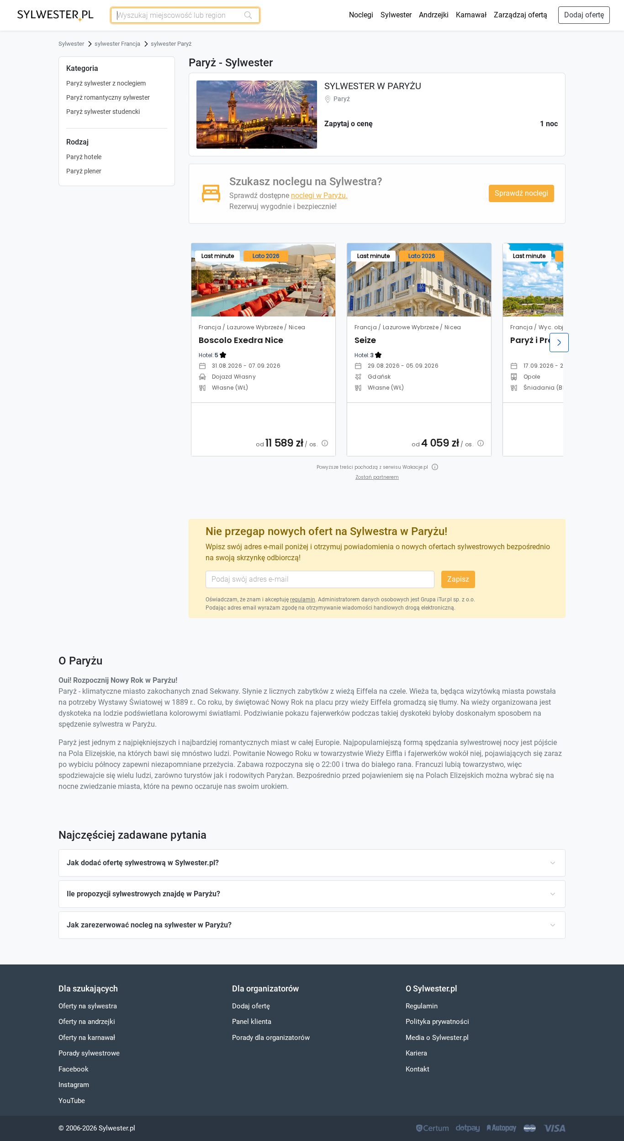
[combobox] (175, 15)
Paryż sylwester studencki (103, 111)
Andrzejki (434, 15)
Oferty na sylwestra (87, 1006)
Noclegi (361, 15)
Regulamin (422, 1006)
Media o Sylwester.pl (437, 1038)
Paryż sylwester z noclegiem (106, 83)
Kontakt (417, 1069)
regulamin (302, 599)
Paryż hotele (83, 157)
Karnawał (471, 15)
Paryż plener (83, 171)
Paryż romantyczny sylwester (108, 97)
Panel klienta (251, 1022)
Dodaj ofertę (584, 15)
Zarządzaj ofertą (520, 15)
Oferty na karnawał (86, 1038)
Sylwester (396, 15)
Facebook (73, 1069)
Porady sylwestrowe (89, 1053)
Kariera (416, 1053)
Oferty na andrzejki (86, 1022)
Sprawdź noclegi (521, 193)
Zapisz (458, 579)
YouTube (71, 1101)
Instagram (73, 1085)
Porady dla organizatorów (271, 1038)
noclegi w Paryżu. (319, 195)
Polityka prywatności (437, 1022)
